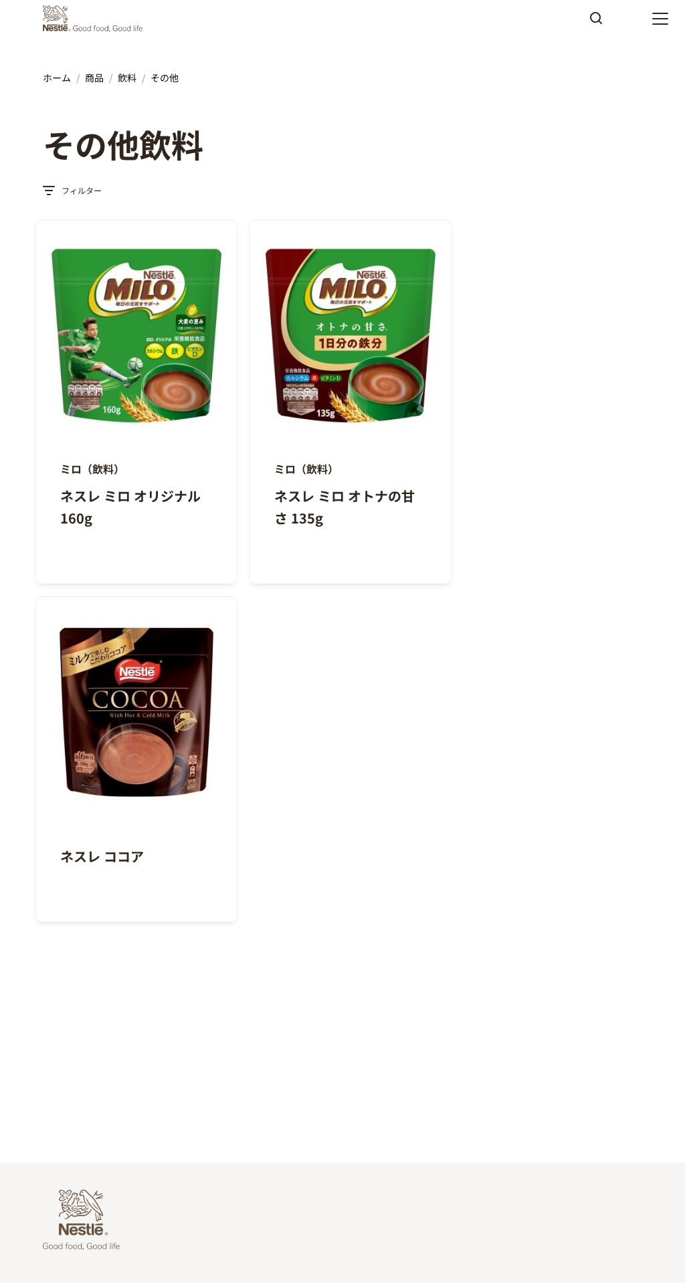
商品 (94, 77)
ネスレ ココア (102, 856)
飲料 (127, 77)
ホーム (57, 77)
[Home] (96, 18)
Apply (596, 22)
